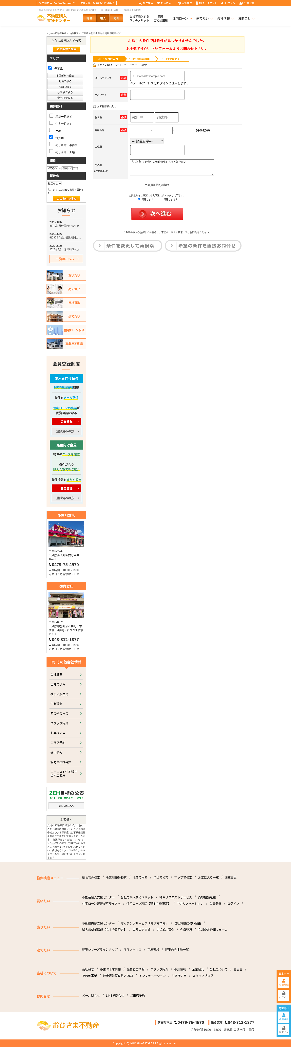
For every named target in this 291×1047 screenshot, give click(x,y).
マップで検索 (183, 877)
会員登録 (249, 3)
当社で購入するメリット (137, 897)
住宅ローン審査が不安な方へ (101, 903)
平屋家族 (153, 949)
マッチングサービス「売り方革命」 (144, 923)
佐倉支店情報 (136, 969)
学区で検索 (160, 877)
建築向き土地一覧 (177, 949)
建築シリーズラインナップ (100, 949)
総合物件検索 (91, 877)
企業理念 (56, 704)
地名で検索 (140, 877)
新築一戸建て (63, 116)
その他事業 (89, 975)
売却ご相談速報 (161, 18)
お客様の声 (57, 733)
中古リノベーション (190, 903)
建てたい (202, 18)
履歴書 (238, 969)
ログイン (230, 3)
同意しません (170, 199)
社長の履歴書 (59, 694)
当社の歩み (57, 684)
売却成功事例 (165, 929)
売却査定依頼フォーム (213, 929)
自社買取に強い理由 (187, 923)
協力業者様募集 (60, 762)
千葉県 (58, 68)
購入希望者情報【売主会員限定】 (104, 929)
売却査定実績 (141, 929)
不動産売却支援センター (98, 923)
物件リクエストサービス (175, 897)
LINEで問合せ (115, 995)
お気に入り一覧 (208, 877)
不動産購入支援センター (98, 897)
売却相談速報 (207, 897)
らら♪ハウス (132, 949)
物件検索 (148, 3)
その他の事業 (59, 713)
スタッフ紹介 (59, 723)
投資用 (59, 138)
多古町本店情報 (110, 969)
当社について (219, 969)
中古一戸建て (63, 123)
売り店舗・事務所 (66, 145)
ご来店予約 (57, 742)
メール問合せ (91, 995)
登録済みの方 (65, 431)
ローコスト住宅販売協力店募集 (63, 773)
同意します (147, 199)
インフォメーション (152, 975)
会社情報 (223, 18)
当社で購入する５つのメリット (139, 18)
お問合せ (244, 18)
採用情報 (56, 752)
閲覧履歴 (187, 3)
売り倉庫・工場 (65, 152)
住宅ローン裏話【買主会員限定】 (148, 903)
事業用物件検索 (116, 877)
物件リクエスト (208, 3)
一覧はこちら (65, 259)
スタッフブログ (202, 975)
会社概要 (56, 674)
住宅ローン (180, 18)
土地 (58, 130)
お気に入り (167, 3)
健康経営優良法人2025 (118, 975)
